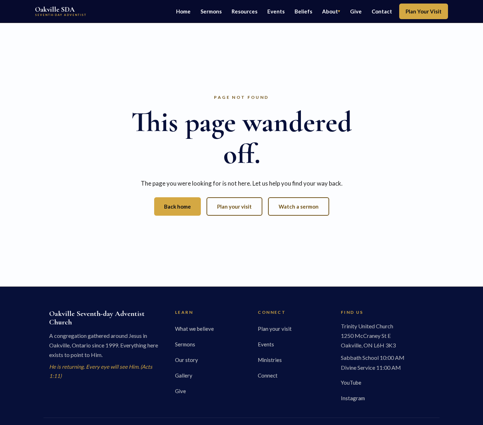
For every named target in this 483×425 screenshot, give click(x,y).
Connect (268, 375)
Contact (382, 11)
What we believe (194, 328)
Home (183, 11)
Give (356, 11)
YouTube (351, 382)
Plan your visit (234, 206)
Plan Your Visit (424, 11)
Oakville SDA (61, 11)
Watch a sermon (299, 206)
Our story (186, 360)
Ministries (270, 360)
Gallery (183, 375)
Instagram (353, 398)
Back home (177, 206)
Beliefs (303, 11)
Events (276, 11)
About (330, 11)
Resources (244, 11)
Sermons (211, 11)
